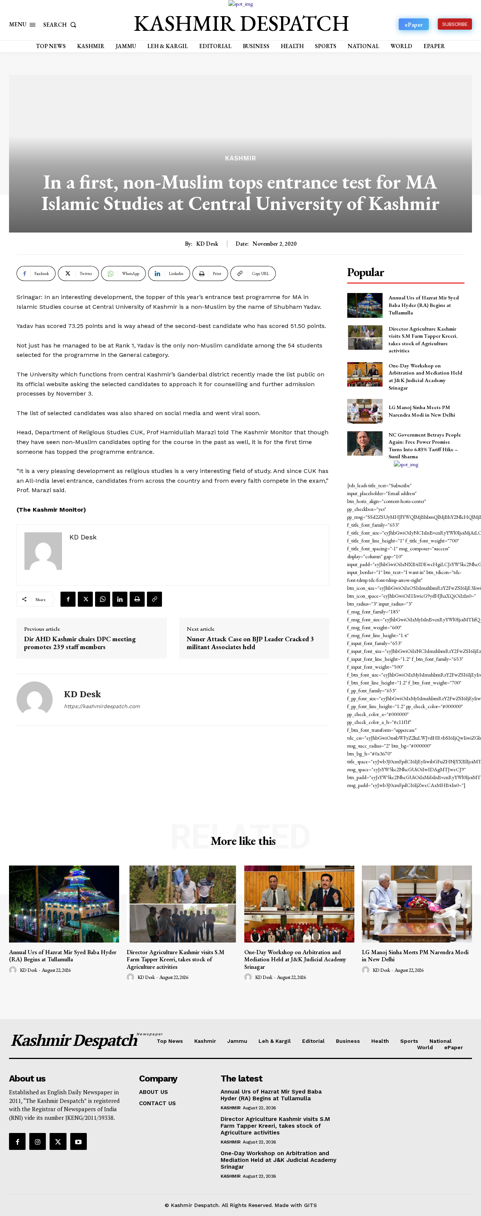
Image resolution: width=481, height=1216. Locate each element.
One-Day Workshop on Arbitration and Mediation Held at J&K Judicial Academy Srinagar (425, 376)
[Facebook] (68, 599)
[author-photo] (14, 970)
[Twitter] (85, 599)
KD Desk (207, 243)
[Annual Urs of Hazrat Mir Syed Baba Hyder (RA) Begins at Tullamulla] (364, 305)
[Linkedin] (119, 599)
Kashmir (240, 158)
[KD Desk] (35, 699)
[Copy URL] (154, 599)
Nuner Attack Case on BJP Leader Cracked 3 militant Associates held (250, 643)
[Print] (137, 599)
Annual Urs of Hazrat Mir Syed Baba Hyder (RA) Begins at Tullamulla (424, 305)
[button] (61, 24)
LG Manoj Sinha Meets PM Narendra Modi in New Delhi (422, 411)
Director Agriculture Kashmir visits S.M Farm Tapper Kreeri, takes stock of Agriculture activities (175, 959)
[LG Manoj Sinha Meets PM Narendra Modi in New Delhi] (364, 411)
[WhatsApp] (102, 599)
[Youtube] (78, 1141)
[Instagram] (37, 1141)
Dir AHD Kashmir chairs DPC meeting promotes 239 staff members (80, 643)
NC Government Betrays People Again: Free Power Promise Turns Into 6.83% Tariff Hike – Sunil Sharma (425, 445)
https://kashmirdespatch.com (102, 706)
